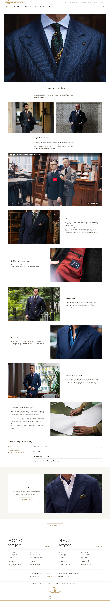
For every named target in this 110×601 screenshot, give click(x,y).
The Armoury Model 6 (40, 447)
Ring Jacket (37, 451)
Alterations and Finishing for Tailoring (46, 461)
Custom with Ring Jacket (41, 456)
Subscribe (49, 576)
